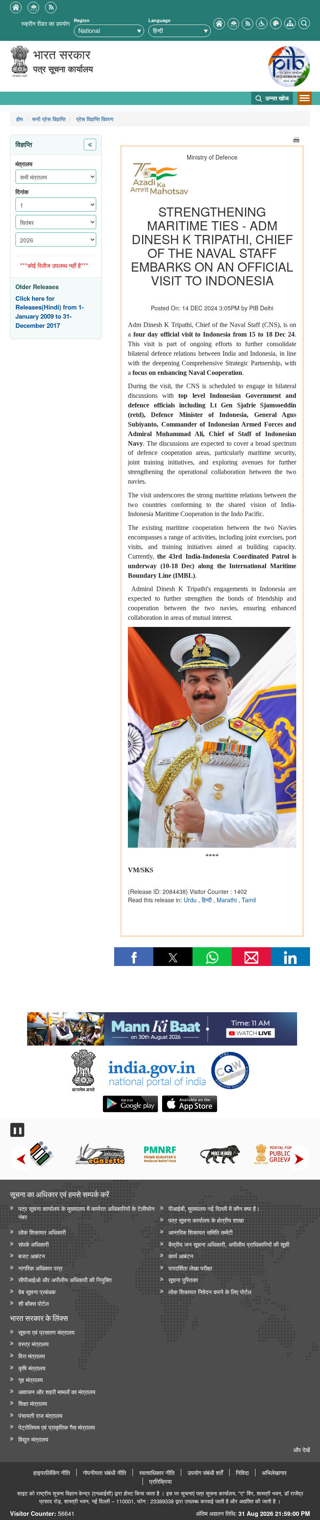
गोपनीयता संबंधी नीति (104, 1472)
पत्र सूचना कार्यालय (63, 68)
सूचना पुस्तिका (183, 1279)
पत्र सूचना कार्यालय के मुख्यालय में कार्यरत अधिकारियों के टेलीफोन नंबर (86, 1212)
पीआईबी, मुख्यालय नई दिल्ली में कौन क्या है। (214, 1208)
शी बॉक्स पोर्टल (33, 1303)
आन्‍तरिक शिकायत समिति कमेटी (200, 1232)
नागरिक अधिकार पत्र (40, 1267)
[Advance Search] (304, 22)
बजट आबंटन (31, 1255)
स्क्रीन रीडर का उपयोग (45, 23)
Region (82, 20)
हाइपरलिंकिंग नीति (51, 1472)
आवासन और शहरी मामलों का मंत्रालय (56, 1391)
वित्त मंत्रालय (31, 1355)
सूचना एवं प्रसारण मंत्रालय (46, 1332)
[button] (261, 22)
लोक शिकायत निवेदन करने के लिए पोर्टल (209, 1291)
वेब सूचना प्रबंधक (36, 1291)
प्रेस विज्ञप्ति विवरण (94, 119)
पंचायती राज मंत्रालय (40, 1415)
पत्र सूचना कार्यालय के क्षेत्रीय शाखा (206, 1220)
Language (159, 20)
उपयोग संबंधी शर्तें (205, 1472)
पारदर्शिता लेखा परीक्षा (190, 1267)
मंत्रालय (23, 164)
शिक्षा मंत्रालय (32, 1403)
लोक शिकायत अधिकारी (42, 1232)
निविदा (242, 1472)
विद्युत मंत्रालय (33, 1439)
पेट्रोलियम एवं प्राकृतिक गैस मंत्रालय (56, 1427)
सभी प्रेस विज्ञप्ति (48, 119)
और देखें (301, 1449)
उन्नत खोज (276, 98)
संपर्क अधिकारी (33, 1244)
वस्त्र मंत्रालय (33, 1343)
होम (19, 119)
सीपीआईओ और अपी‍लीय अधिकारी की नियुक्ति (65, 1279)
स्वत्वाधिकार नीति (157, 1472)
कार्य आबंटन (180, 1255)
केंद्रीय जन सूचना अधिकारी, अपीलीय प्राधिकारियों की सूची (228, 1244)
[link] (162, 1027)
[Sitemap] (290, 22)
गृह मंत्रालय (30, 1379)
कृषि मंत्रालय (31, 1367)
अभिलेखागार (274, 1472)
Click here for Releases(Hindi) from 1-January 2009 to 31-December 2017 (49, 312)
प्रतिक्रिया (160, 1481)
